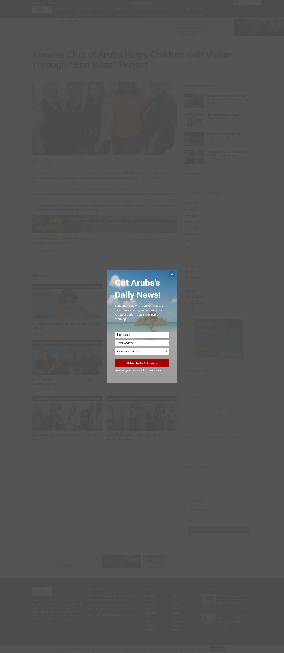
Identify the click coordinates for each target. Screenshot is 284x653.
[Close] (172, 274)
